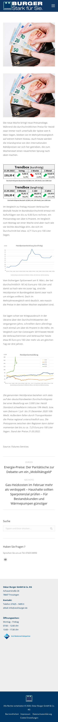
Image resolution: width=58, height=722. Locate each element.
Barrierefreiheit (12, 714)
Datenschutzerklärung (42, 714)
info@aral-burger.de (18, 607)
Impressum (25, 714)
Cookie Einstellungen (29, 717)
